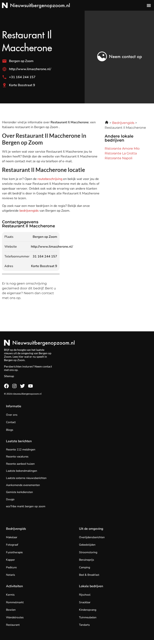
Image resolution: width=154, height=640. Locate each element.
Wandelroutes (15, 617)
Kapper (10, 560)
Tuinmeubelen (87, 617)
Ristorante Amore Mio (122, 148)
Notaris (10, 575)
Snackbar (84, 602)
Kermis (10, 595)
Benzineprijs (86, 560)
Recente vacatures (17, 456)
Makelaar (11, 537)
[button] (148, 5)
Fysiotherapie (14, 552)
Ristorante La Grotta (121, 153)
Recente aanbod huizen (20, 464)
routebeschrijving (50, 179)
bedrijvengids (29, 210)
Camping (84, 567)
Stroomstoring (88, 552)
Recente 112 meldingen (20, 449)
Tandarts (84, 625)
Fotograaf (12, 545)
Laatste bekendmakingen (21, 471)
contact (47, 366)
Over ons (11, 415)
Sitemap (9, 376)
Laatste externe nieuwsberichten (26, 478)
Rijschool (84, 595)
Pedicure (11, 567)
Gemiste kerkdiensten (19, 492)
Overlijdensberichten (92, 537)
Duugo (10, 499)
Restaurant (13, 625)
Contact (11, 422)
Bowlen (11, 610)
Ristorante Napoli (118, 158)
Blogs (9, 430)
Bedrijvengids (16, 529)
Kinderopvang (87, 610)
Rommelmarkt (15, 602)
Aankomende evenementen (23, 485)
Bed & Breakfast (89, 575)
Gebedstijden (87, 545)
